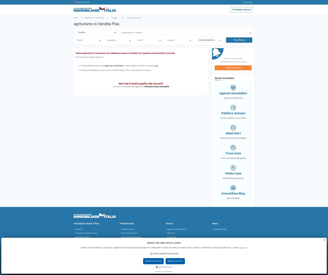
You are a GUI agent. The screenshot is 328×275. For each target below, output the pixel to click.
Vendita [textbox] (81, 32)
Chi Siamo (79, 229)
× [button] (324, 240)
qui (156, 65)
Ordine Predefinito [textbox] (206, 40)
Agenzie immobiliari (114, 65)
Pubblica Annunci (242, 9)
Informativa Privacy (82, 237)
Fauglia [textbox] (114, 18)
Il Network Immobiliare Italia (86, 233)
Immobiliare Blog (219, 229)
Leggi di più (243, 248)
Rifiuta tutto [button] (175, 261)
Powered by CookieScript (164, 271)
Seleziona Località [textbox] (133, 18)
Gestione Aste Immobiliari (131, 237)
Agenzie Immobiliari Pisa (176, 229)
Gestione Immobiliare (129, 233)
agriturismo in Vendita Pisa (94, 18)
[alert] (164, 256)
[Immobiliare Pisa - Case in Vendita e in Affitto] (95, 9)
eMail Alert (171, 233)
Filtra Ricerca (239, 40)
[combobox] (115, 18)
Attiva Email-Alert (233, 68)
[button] (151, 253)
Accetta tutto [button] (153, 261)
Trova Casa (171, 237)
